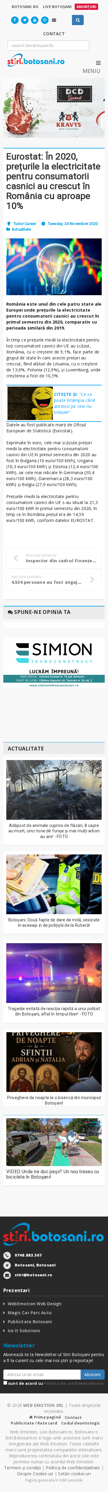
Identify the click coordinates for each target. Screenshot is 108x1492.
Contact (73, 1417)
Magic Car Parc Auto (30, 1312)
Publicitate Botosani (30, 1321)
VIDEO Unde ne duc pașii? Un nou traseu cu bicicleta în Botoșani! (52, 1174)
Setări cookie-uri (74, 1473)
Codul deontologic (80, 1423)
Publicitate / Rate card (34, 1423)
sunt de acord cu (55, 1383)
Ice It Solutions (24, 1330)
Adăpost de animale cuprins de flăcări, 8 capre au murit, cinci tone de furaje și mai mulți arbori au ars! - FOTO (54, 831)
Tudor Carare (25, 223)
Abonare (92, 1374)
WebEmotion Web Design (35, 1303)
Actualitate (21, 229)
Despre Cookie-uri (35, 1473)
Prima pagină (47, 1417)
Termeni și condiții (22, 1467)
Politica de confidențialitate (73, 1383)
